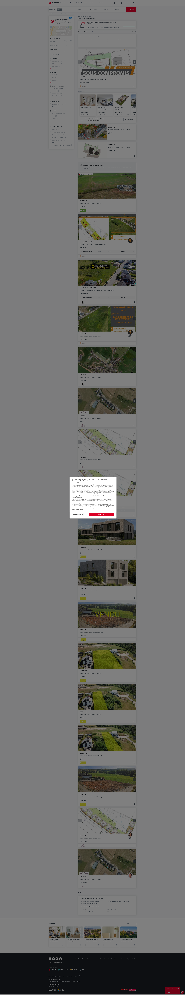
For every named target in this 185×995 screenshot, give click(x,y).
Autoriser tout (101, 514)
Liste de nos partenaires (77, 509)
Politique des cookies (97, 493)
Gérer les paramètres (77, 514)
